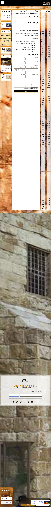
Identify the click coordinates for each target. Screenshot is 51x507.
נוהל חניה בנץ (49, 62)
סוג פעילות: (9, 500)
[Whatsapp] (17, 402)
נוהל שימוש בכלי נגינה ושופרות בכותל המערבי (42, 138)
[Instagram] (24, 402)
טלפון (36, 65)
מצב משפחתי (35, 69)
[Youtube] (32, 402)
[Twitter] (20, 402)
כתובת (36, 61)
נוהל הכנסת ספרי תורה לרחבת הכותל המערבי (42, 153)
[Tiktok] (13, 402)
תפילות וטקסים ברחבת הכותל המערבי (42, 125)
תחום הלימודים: (34, 74)
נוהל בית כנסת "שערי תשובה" (42, 100)
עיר (25, 61)
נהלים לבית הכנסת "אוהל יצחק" (43, 64)
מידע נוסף (4, 70)
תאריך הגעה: (9, 496)
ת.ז (25, 57)
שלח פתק (3, 49)
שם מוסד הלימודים (24, 70)
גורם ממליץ (35, 78)
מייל (25, 65)
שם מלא (36, 57)
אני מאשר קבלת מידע (34, 391)
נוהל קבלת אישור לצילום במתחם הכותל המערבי (49, 138)
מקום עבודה (23, 74)
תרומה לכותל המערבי (6, 56)
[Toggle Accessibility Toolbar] (48, 251)
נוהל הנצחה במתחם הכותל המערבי (42, 18)
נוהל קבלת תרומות (49, 33)
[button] (2, 11)
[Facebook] (28, 402)
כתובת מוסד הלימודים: (17, 70)
